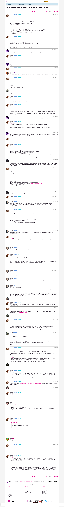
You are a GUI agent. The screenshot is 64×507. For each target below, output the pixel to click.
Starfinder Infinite (44, 492)
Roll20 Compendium (10, 490)
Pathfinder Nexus (27, 488)
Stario (11, 438)
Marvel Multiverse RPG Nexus (28, 490)
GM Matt (11, 315)
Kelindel (11, 72)
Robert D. (11, 201)
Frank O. (12, 394)
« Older (33, 11)
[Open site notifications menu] (54, 1)
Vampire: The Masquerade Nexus (29, 489)
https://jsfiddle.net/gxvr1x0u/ (23, 473)
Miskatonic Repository (44, 493)
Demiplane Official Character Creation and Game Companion (31, 487)
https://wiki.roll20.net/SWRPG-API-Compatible (36, 183)
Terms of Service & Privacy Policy (21, 481)
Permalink (11, 15)
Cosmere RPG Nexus (27, 491)
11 (51, 11)
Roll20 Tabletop (10, 488)
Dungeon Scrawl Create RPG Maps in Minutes (45, 487)
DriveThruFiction (10, 494)
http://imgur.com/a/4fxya (22, 147)
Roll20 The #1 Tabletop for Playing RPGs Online (13, 487)
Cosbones (11, 159)
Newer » (56, 11)
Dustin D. (11, 364)
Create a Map (43, 488)
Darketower (12, 90)
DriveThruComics (10, 493)
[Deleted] (11, 14)
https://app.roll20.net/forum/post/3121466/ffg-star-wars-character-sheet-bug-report (30, 383)
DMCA (26, 481)
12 (53, 11)
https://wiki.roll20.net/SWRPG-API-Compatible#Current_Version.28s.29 (45, 98)
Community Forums (8, 8)
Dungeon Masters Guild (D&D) (45, 490)
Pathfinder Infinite (44, 491)
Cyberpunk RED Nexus (28, 492)
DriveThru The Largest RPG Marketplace (12, 492)
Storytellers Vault (44, 494)
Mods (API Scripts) (13, 8)
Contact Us (28, 481)
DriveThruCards (10, 495)
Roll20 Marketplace (10, 489)
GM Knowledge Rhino (13, 404)
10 (49, 11)
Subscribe (46, 1)
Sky (10, 50)
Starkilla (11, 387)
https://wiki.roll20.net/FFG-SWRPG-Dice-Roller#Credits (30, 330)
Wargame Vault (10, 496)
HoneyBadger (12, 123)
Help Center (31, 481)
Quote (13, 15)
